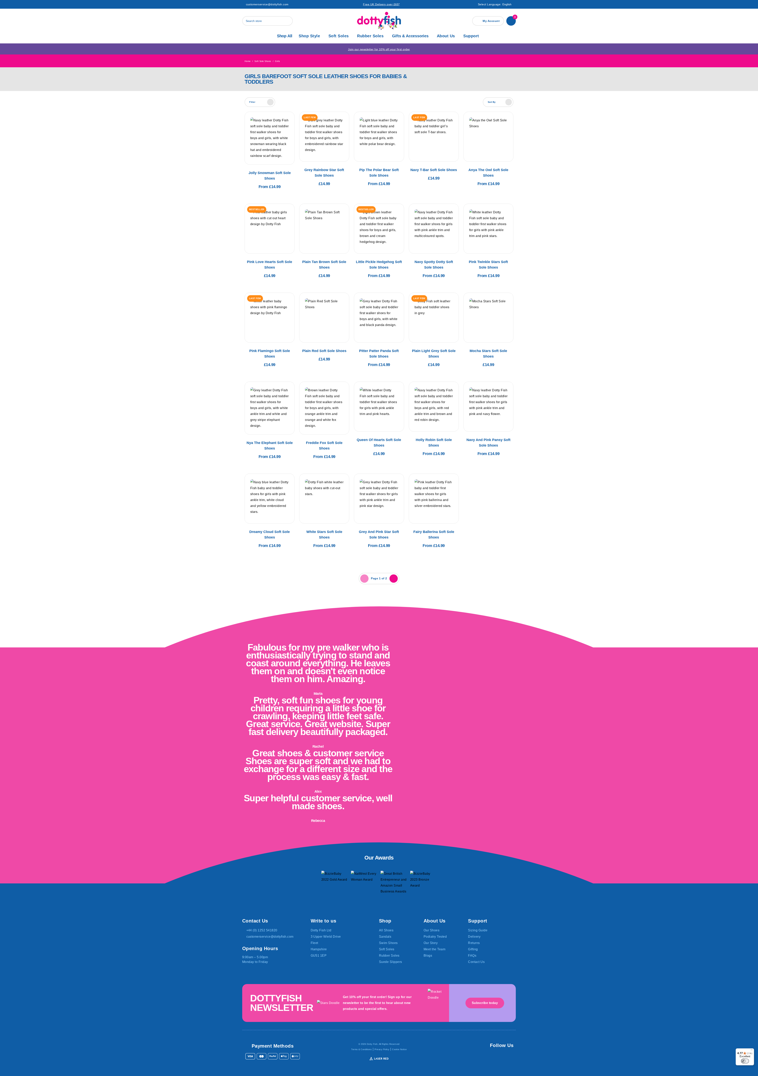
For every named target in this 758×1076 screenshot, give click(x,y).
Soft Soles (338, 36)
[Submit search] (289, 21)
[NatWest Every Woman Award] (364, 884)
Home (248, 61)
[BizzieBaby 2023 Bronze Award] (423, 884)
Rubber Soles (370, 36)
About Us (446, 36)
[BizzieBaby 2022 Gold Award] (334, 884)
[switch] (745, 1061)
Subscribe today (485, 1003)
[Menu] (751, 1050)
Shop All (284, 36)
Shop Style (309, 36)
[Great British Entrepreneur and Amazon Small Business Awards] (394, 884)
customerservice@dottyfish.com (267, 4)
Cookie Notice (399, 1049)
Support (471, 36)
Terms (361, 1049)
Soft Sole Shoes (262, 61)
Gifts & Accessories (410, 36)
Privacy (381, 1049)
